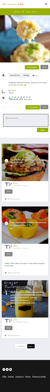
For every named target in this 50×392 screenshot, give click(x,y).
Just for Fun (15, 75)
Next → (31, 346)
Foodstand (13, 4)
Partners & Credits (39, 376)
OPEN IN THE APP (25, 12)
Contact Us (19, 376)
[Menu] (46, 4)
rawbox (7, 263)
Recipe (26, 75)
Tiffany (13, 90)
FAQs (4, 376)
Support (11, 376)
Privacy (28, 376)
